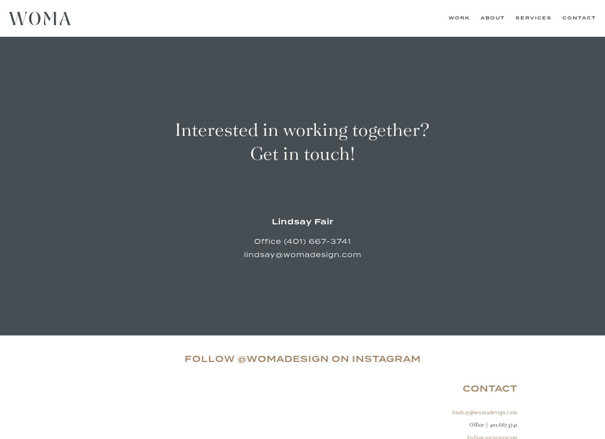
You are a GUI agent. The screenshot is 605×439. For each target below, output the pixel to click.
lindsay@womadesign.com (484, 412)
